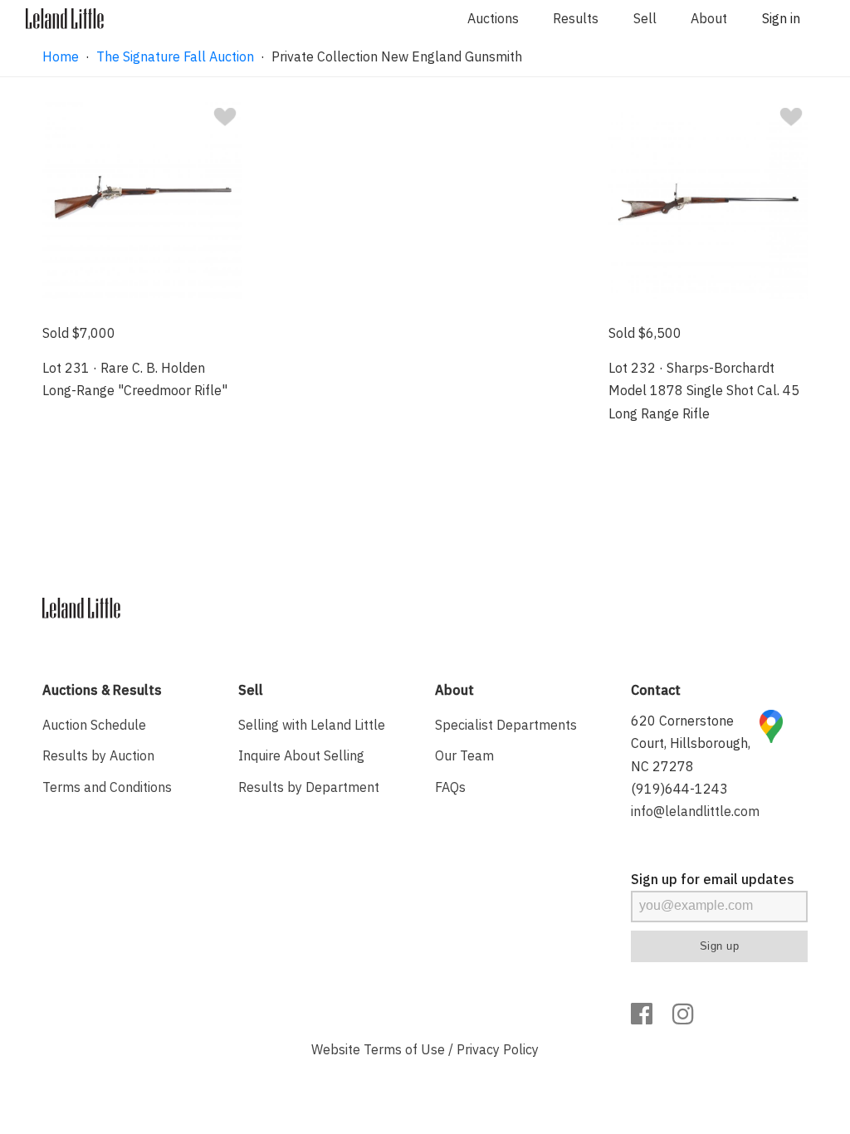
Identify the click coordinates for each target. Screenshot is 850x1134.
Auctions (493, 18)
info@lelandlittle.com (695, 811)
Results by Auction (98, 755)
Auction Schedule (94, 724)
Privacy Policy (498, 1049)
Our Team (464, 755)
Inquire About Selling (301, 755)
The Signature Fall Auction (175, 56)
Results (575, 18)
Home (60, 56)
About (709, 18)
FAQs (450, 787)
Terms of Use (404, 1049)
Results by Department (308, 787)
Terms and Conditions (107, 787)
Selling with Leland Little (311, 724)
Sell (645, 18)
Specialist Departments (506, 724)
